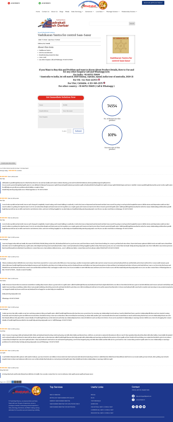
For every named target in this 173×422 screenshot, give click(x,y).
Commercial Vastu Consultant (102, 410)
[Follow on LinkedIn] (140, 406)
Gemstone (88, 11)
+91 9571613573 (15, 3)
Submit (78, 131)
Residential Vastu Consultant (102, 413)
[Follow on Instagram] (136, 406)
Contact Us (45, 11)
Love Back (99, 11)
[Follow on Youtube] (144, 406)
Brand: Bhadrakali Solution (46, 32)
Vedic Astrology (76, 11)
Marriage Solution (112, 11)
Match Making (55, 394)
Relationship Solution (128, 11)
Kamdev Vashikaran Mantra (60, 401)
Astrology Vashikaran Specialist (62, 398)
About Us (54, 11)
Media (67, 11)
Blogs (61, 11)
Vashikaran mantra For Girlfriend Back (65, 404)
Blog (92, 398)
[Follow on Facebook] (133, 406)
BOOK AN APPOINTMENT (153, 3)
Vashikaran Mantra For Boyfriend (62, 407)
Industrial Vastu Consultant (102, 407)
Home (38, 11)
